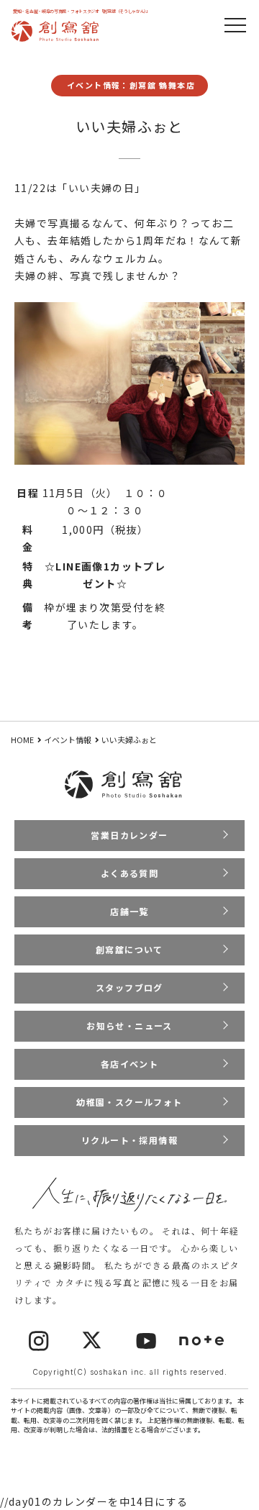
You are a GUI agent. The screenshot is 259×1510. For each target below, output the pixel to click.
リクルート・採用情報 (129, 1140)
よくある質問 (129, 873)
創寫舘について (129, 949)
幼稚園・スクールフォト (129, 1102)
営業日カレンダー (129, 835)
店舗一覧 (129, 911)
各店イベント (129, 1064)
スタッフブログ (129, 987)
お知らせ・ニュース (129, 1025)
